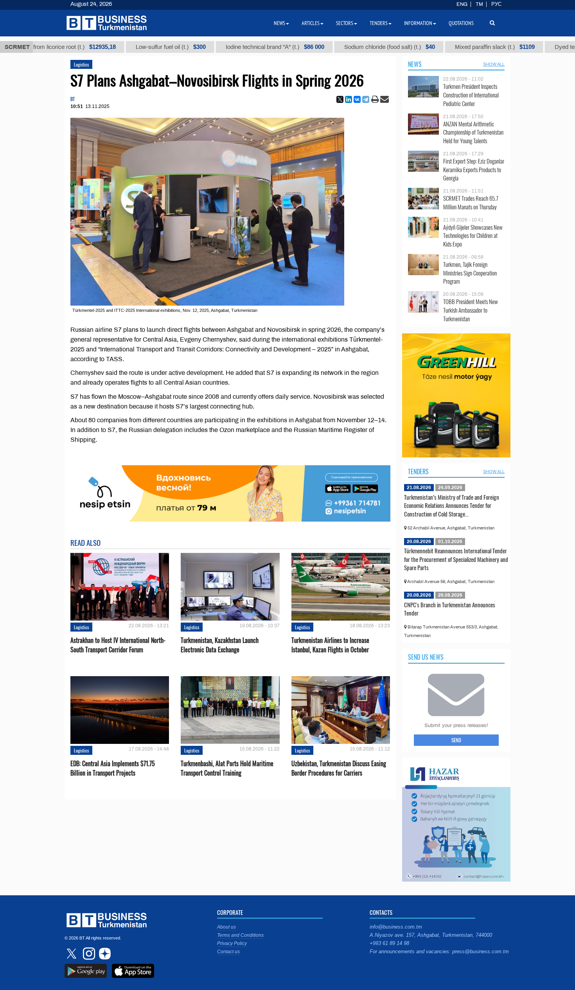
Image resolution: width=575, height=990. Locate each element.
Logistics (81, 64)
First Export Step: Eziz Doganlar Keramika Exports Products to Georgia (473, 169)
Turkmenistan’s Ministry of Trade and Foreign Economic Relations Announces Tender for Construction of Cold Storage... (451, 505)
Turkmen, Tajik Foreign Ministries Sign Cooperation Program (470, 273)
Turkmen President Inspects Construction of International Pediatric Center (471, 95)
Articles (311, 23)
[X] (339, 99)
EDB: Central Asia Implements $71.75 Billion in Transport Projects (112, 768)
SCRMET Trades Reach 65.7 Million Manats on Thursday (470, 202)
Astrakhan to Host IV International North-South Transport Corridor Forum (117, 645)
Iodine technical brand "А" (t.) (247, 47)
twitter (72, 953)
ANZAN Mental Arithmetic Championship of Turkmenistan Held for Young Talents (473, 132)
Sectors (344, 23)
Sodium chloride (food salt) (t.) (361, 47)
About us (226, 927)
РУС (496, 4)
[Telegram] (365, 99)
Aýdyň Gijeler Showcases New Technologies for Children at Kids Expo (473, 235)
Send (456, 740)
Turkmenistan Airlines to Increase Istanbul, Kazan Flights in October (330, 645)
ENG (461, 4)
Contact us (228, 951)
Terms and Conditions (240, 935)
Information (418, 23)
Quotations (461, 23)
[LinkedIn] (348, 99)
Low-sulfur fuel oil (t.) (143, 47)
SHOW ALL (494, 64)
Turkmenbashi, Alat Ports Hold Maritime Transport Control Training (227, 768)
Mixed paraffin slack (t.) (467, 47)
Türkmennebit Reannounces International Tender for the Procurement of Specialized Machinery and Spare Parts (456, 559)
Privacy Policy (232, 943)
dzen (103, 953)
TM (479, 4)
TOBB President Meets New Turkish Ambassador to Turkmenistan (470, 310)
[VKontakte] (357, 99)
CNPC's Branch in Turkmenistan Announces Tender (449, 608)
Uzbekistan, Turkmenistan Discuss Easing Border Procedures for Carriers (338, 768)
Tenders (418, 471)
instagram (88, 953)
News (415, 64)
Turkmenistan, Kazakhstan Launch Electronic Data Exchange (220, 645)
